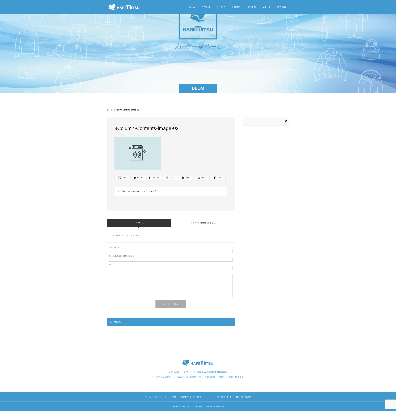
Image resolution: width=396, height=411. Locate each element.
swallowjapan (133, 191)
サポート (266, 7)
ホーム (192, 7)
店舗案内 (236, 7)
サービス (221, 7)
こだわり (206, 7)
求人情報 (281, 7)
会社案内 (251, 7)
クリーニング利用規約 (240, 397)
